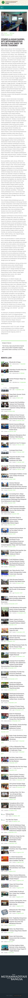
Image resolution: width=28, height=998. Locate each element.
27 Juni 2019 (11, 952)
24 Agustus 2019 (20, 852)
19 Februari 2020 (20, 452)
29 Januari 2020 (11, 503)
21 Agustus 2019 (12, 871)
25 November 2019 (19, 710)
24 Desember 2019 (13, 604)
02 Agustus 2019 (20, 913)
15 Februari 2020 (20, 462)
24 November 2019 (15, 721)
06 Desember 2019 (12, 668)
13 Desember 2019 (10, 641)
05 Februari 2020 (20, 469)
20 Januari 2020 (11, 524)
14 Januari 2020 (11, 546)
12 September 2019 (12, 843)
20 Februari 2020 (20, 444)
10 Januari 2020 (11, 576)
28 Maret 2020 (19, 398)
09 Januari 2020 (20, 583)
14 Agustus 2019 (19, 906)
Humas (5, 33)
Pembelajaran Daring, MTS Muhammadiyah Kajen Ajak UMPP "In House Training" (13, 42)
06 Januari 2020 (18, 593)
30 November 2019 (12, 690)
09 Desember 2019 (20, 648)
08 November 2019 (20, 787)
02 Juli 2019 (10, 941)
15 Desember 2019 (12, 624)
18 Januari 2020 (11, 534)
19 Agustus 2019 (20, 880)
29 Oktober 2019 (13, 810)
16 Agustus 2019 (19, 897)
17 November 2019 (12, 763)
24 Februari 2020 (12, 431)
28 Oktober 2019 (16, 821)
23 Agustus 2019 (20, 862)
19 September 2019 (12, 832)
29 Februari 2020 (20, 420)
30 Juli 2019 (10, 932)
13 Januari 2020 (11, 555)
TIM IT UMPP (9, 995)
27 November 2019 (12, 702)
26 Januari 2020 (15, 514)
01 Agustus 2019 (12, 925)
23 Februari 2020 (20, 438)
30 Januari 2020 (11, 490)
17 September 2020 (19, 389)
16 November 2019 (20, 780)
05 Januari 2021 (8, 35)
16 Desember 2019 (21, 613)
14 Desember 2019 (20, 632)
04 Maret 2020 (11, 411)
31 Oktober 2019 (12, 799)
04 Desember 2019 (13, 679)
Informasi (12, 33)
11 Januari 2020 (11, 566)
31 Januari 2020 (11, 479)
